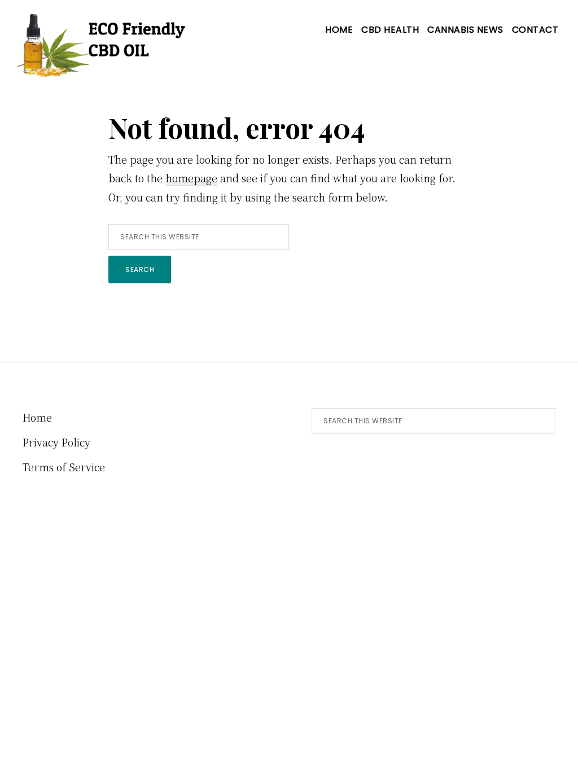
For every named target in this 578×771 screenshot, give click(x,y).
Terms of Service (64, 466)
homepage (191, 177)
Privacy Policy (56, 442)
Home (37, 417)
